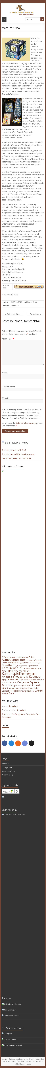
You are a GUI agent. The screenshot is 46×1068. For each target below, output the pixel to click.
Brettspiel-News (18, 442)
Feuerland (27, 668)
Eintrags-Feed (7, 767)
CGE (27, 660)
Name (4, 372)
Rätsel (28, 685)
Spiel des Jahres (22, 688)
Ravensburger (9, 685)
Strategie (13, 690)
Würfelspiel (5, 693)
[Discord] (25, 743)
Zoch (15, 294)
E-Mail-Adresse (8, 386)
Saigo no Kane (12, 314)
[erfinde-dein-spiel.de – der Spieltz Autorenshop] (10, 1039)
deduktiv (14, 662)
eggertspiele (24, 662)
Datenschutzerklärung (26, 423)
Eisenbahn (33, 663)
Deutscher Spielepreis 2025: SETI (16, 458)
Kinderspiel (8, 676)
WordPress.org (7, 775)
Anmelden (5, 764)
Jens (6, 302)
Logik (21, 680)
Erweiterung (10, 665)
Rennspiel (21, 685)
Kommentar (8, 339)
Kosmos (34, 676)
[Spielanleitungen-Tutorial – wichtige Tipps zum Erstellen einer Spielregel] (12, 1045)
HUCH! (27, 671)
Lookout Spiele (29, 679)
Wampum (35, 314)
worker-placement (26, 691)
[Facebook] (4, 743)
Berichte (20, 660)
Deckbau (6, 662)
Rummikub (13, 706)
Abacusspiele (17, 657)
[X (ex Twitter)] (31, 743)
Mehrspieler (39, 680)
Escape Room (23, 666)
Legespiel (13, 679)
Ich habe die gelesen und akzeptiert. (22, 424)
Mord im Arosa (31, 302)
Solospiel (12, 688)
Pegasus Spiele (28, 682)
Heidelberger (16, 671)
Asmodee (8, 659)
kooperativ (21, 676)
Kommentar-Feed (8, 771)
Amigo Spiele (28, 657)
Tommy (5, 714)
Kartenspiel (11, 673)
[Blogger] (18, 743)
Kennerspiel (28, 674)
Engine (39, 663)
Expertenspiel (33, 666)
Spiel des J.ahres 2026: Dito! (14, 450)
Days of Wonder (35, 660)
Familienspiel (12, 668)
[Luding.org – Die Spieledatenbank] (7, 1034)
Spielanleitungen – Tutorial (23, 1064)
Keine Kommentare (12, 306)
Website (5, 398)
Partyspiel (11, 682)
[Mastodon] (11, 743)
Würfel (39, 690)
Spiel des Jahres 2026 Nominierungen (18, 454)
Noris (4, 683)
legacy (4, 680)
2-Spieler (6, 657)
